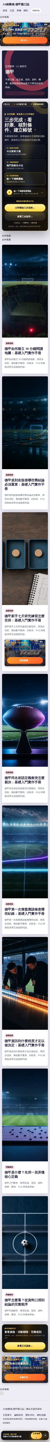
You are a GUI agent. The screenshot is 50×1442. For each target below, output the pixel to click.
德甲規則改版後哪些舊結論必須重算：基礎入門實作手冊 (25, 484)
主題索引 (7, 1415)
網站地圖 (41, 1415)
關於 (26, 10)
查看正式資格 (25, 1346)
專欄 (19, 10)
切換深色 (36, 10)
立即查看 (36, 1435)
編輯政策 (18, 1415)
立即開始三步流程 (25, 208)
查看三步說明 (25, 216)
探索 (5, 10)
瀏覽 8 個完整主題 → (15, 93)
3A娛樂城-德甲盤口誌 (16, 4)
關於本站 (30, 1415)
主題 (12, 10)
